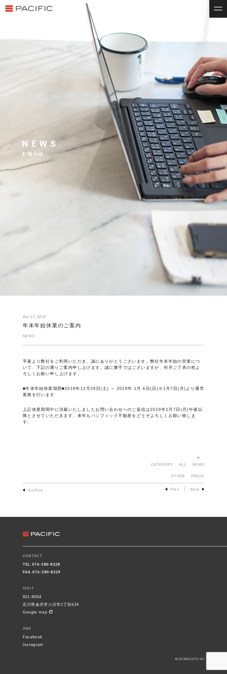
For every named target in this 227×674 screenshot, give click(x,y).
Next (194, 489)
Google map (36, 612)
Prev (174, 489)
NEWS (29, 336)
